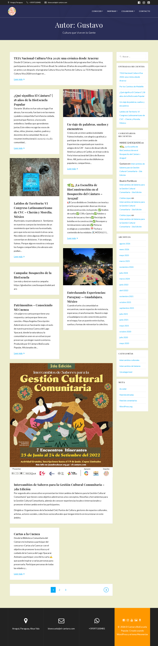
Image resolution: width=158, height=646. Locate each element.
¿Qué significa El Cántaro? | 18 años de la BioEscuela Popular (33, 100)
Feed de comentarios (128, 400)
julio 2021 (123, 314)
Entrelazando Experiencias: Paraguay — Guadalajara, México (86, 297)
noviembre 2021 (126, 296)
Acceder (123, 389)
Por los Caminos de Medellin (131, 86)
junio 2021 (123, 320)
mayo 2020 (124, 343)
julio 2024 (123, 273)
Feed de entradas (126, 395)
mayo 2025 (124, 255)
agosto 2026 (124, 243)
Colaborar (127, 11)
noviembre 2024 (126, 267)
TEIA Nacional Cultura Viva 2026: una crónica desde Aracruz (56, 58)
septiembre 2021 (126, 308)
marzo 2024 (124, 278)
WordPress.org (125, 406)
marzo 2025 (124, 261)
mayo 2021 (124, 325)
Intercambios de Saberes (129, 366)
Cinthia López (125, 198)
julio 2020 (123, 337)
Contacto (144, 11)
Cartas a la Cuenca (27, 534)
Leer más (18, 79)
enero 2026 (124, 249)
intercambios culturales (129, 360)
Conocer (97, 11)
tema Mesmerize (140, 634)
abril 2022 (123, 290)
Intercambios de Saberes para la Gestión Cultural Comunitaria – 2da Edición (132, 188)
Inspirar (111, 11)
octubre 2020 (125, 331)
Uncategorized (125, 372)
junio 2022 (123, 284)
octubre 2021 (125, 302)
